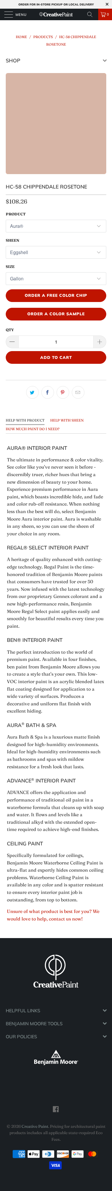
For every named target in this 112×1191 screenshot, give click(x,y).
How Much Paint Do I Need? (32, 429)
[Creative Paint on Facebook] (56, 1109)
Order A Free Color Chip (56, 295)
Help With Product (25, 420)
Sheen (12, 240)
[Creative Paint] (56, 14)
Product (16, 214)
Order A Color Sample (56, 313)
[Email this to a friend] (78, 392)
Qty (10, 329)
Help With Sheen (67, 420)
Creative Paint (35, 1126)
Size (10, 266)
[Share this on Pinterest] (63, 392)
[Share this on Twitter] (32, 392)
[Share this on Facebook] (47, 392)
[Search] (92, 14)
